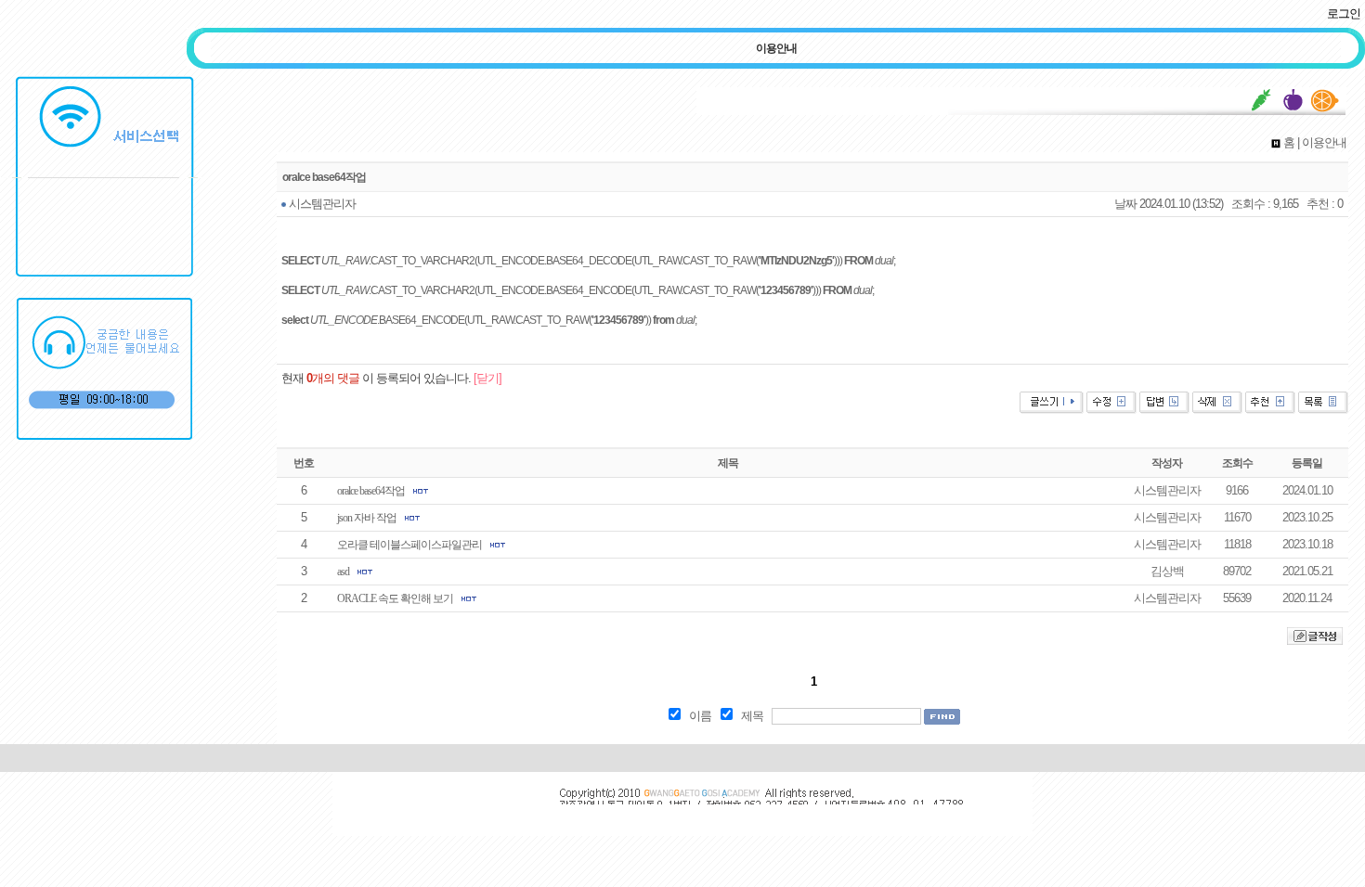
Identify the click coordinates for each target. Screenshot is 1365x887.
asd (343, 571)
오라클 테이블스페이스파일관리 (409, 544)
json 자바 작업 (366, 517)
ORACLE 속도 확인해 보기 (395, 598)
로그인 (1343, 13)
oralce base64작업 (371, 490)
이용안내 (776, 48)
